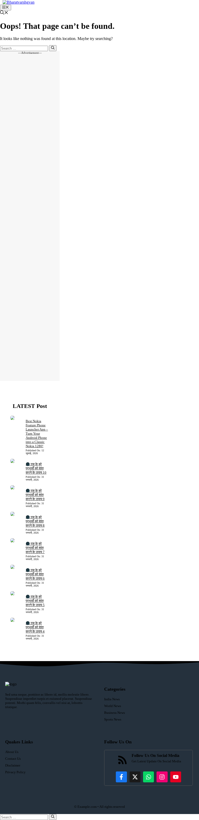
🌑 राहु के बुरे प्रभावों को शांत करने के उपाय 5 (35, 601)
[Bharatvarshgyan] (18, 2)
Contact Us (13, 759)
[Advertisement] (30, 217)
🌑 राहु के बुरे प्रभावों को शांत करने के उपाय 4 (35, 627)
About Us (11, 752)
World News (112, 706)
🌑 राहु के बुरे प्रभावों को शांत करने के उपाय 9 (35, 495)
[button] (4, 13)
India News (112, 699)
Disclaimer (12, 765)
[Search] (52, 48)
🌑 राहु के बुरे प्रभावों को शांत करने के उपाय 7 (35, 548)
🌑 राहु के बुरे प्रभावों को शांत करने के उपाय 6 (35, 574)
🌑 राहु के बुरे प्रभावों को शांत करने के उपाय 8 (35, 521)
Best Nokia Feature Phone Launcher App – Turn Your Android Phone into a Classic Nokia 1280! (37, 433)
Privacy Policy (15, 772)
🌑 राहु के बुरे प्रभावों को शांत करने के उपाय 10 (36, 468)
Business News (114, 713)
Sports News (112, 719)
